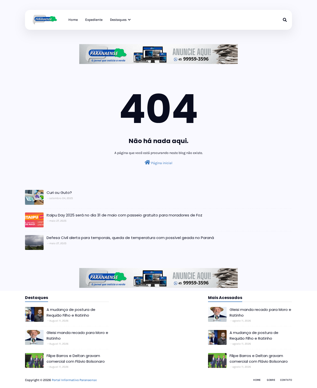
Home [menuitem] (73, 20)
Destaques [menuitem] (118, 20)
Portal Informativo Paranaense (74, 380)
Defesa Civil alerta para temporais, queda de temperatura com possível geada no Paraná (130, 237)
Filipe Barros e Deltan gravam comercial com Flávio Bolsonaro (76, 358)
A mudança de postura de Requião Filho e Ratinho (71, 312)
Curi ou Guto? (59, 192)
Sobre (271, 380)
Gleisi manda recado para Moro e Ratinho (77, 335)
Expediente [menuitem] (94, 20)
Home (257, 380)
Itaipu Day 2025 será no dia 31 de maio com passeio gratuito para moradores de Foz (124, 215)
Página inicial (161, 163)
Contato (286, 380)
